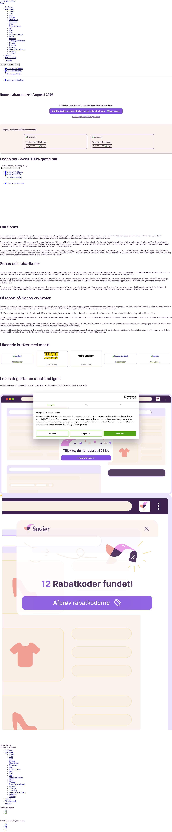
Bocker (12, 18)
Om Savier (9, 7)
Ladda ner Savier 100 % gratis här (86, 117)
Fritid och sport (15, 26)
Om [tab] (121, 405)
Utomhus (12, 51)
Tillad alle (120, 433)
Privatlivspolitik (10, 58)
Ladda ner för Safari (14, 71)
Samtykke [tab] (51, 405)
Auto (11, 13)
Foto (11, 24)
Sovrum (12, 43)
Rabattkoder (9, 9)
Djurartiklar (13, 20)
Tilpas (84, 433)
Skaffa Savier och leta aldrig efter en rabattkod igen (78, 111)
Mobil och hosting (16, 34)
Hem (11, 28)
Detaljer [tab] (86, 405)
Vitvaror (12, 53)
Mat (10, 32)
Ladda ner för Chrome (15, 69)
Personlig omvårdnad (17, 41)
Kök (11, 30)
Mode (11, 37)
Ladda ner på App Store (15, 80)
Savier (2, 3)
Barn (11, 16)
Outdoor (12, 39)
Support (8, 56)
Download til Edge (14, 74)
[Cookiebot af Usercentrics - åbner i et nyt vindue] (126, 397)
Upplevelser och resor (17, 49)
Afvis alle (52, 433)
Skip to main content (7, 1)
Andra (11, 11)
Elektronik (13, 22)
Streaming (13, 47)
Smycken (12, 45)
